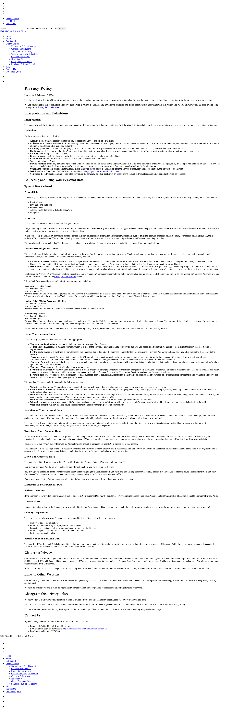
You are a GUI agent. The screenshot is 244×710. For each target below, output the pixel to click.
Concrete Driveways (20, 676)
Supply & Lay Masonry (21, 671)
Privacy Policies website (65, 276)
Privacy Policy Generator (49, 107)
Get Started (11, 661)
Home (8, 656)
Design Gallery (12, 663)
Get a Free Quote (13, 691)
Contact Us (11, 689)
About (8, 658)
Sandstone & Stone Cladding (24, 684)
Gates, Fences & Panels (21, 681)
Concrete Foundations (21, 668)
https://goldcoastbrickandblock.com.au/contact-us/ (85, 628)
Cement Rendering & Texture (24, 673)
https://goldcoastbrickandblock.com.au (102, 171)
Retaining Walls (18, 679)
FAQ (8, 686)
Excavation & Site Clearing (23, 666)
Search (62, 29)
